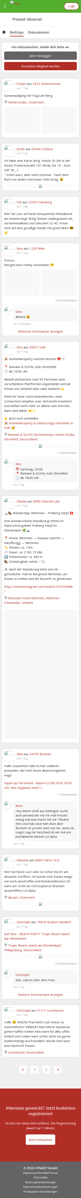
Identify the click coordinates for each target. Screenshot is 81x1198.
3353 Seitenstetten (47, 84)
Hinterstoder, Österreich (26, 102)
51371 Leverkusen (50, 1010)
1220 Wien (37, 248)
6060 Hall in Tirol (47, 860)
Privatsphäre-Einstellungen (40, 1191)
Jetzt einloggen (40, 56)
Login (71, 6)
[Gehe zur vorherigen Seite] (34, 1069)
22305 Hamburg (40, 202)
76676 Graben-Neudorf (54, 922)
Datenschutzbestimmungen (40, 1187)
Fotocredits (41, 1177)
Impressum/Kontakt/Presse (40, 1173)
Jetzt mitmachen (40, 1140)
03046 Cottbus (42, 149)
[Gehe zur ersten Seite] (23, 1069)
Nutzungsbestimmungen (40, 1182)
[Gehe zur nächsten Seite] (46, 1069)
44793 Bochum (40, 754)
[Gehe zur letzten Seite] (58, 1069)
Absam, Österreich (21, 897)
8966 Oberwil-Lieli (46, 501)
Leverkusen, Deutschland (26, 1052)
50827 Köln (37, 347)
